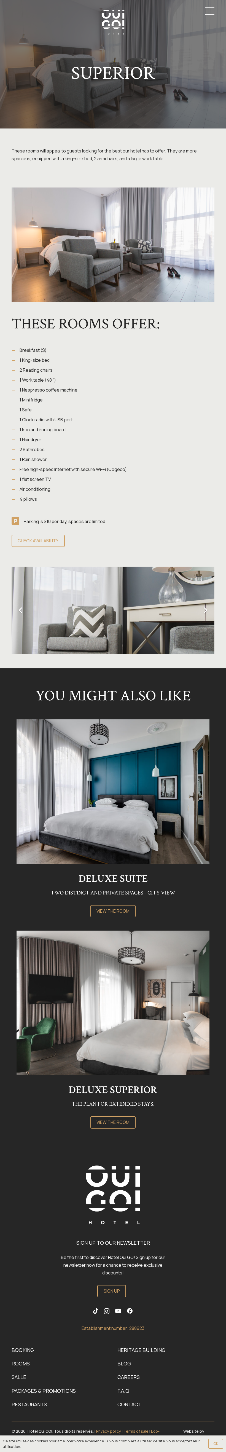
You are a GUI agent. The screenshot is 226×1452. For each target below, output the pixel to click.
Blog (124, 1363)
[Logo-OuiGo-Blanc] (113, 22)
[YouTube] (118, 1311)
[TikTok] (95, 1311)
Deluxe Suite (113, 878)
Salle (19, 1377)
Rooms (21, 1363)
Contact (129, 1404)
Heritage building (141, 1350)
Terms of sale (136, 1431)
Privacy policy (108, 1431)
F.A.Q (123, 1390)
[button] (209, 11)
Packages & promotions (44, 1390)
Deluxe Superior (113, 1090)
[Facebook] (130, 1311)
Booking (23, 1350)
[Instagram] (106, 1311)
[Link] (113, 1195)
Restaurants (29, 1404)
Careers (128, 1377)
